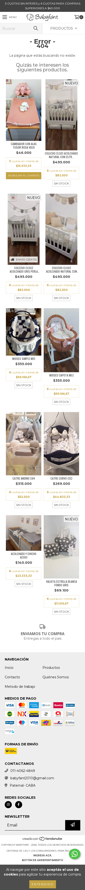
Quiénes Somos (55, 677)
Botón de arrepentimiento (42, 860)
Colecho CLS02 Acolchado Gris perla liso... (24, 269)
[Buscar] (35, 28)
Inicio (9, 667)
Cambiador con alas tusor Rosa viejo (24, 145)
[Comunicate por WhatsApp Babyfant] (74, 854)
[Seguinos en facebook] (18, 804)
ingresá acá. (42, 855)
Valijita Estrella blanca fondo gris (61, 583)
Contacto (12, 677)
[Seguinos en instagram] (8, 804)
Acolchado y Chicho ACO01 (23, 555)
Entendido (43, 884)
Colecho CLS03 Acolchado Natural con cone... (61, 269)
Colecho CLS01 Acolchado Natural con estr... (61, 155)
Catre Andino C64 (24, 478)
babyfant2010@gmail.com (32, 778)
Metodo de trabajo (20, 686)
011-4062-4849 (22, 771)
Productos (51, 667)
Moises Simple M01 (23, 358)
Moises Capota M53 (61, 375)
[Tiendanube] (42, 840)
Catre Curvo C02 (61, 478)
